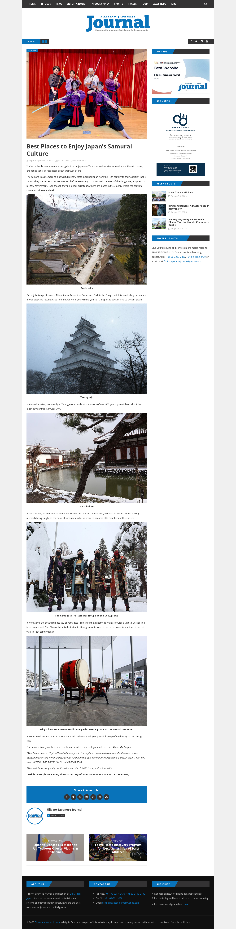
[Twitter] (73, 796)
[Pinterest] (100, 796)
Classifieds (159, 3)
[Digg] (80, 796)
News (59, 3)
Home (32, 3)
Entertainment (77, 3)
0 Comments (79, 160)
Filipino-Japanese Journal (41, 160)
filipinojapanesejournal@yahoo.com (182, 261)
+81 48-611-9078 (113, 898)
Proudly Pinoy (100, 3)
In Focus (45, 3)
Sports (118, 3)
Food (144, 3)
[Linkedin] (93, 796)
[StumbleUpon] (106, 796)
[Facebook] (67, 796)
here (186, 904)
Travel (132, 3)
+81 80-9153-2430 (196, 256)
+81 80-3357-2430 (175, 256)
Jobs (173, 3)
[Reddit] (86, 796)
